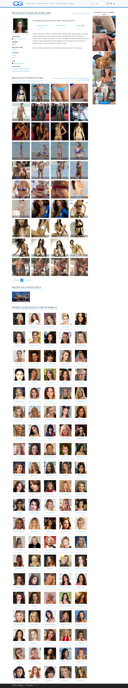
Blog (52, 3)
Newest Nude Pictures (64, 78)
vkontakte (26, 71)
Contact (36, 685)
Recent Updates (43, 3)
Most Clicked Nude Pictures (80, 78)
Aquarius (14, 49)
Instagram (26, 69)
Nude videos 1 (61, 27)
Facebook (15, 69)
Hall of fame (30, 3)
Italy (15, 44)
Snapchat (15, 71)
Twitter (20, 69)
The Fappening (61, 3)
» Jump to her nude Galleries (81, 13)
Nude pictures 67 (42, 27)
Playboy (71, 3)
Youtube (20, 71)
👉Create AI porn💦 (83, 80)
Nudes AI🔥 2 (79, 27)
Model (14, 55)
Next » (29, 280)
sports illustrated (19, 63)
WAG (13, 57)
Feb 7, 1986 (17, 39)
